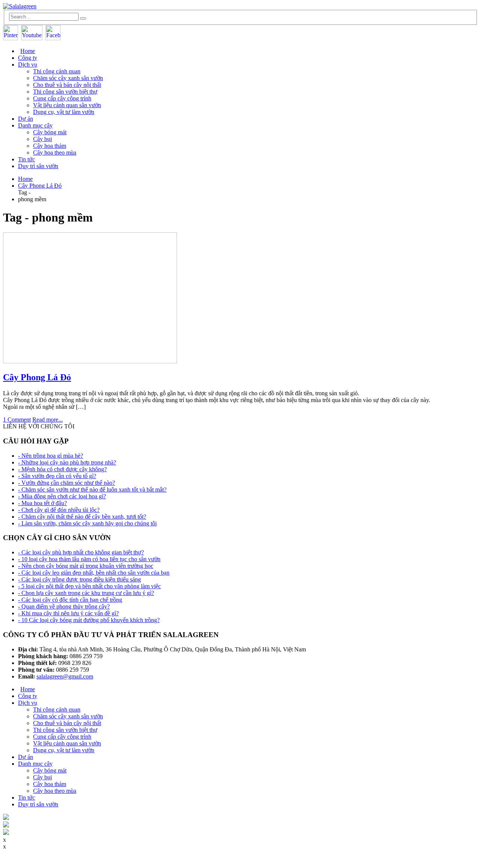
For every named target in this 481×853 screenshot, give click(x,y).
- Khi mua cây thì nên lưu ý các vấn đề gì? (68, 613)
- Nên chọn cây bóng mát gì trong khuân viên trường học (85, 566)
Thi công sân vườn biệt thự (65, 91)
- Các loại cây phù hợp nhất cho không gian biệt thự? (81, 552)
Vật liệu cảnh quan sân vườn (67, 105)
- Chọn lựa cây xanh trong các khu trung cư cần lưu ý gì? (86, 593)
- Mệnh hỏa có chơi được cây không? (62, 469)
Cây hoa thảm (49, 146)
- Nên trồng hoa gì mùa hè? (50, 455)
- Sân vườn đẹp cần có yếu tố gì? (57, 476)
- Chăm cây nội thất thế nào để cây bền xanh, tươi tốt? (82, 516)
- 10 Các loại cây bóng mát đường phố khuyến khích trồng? (89, 620)
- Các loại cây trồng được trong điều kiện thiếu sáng (79, 579)
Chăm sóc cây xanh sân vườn (68, 78)
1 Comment (17, 419)
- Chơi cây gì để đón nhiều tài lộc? (59, 510)
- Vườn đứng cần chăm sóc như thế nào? (66, 483)
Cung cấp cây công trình (62, 98)
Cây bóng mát (50, 132)
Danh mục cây (35, 125)
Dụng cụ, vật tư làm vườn (63, 112)
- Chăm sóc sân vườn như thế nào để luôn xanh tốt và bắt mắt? (92, 489)
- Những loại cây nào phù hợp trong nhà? (67, 462)
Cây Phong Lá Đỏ (37, 377)
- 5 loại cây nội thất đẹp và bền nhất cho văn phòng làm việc (89, 586)
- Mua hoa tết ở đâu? (42, 503)
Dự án (25, 118)
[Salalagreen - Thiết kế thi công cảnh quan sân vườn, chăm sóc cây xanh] (19, 6)
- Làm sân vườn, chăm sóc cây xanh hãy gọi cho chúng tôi (87, 523)
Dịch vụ (27, 64)
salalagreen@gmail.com (64, 676)
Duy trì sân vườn (38, 166)
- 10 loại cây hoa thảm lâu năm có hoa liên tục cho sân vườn (89, 559)
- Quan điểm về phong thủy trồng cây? (64, 606)
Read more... (47, 419)
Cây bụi (42, 139)
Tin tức (26, 159)
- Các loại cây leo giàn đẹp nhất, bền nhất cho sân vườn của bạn (93, 572)
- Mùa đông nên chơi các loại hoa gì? (62, 496)
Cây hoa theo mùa (54, 152)
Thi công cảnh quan (56, 71)
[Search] (83, 18)
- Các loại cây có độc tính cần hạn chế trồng (70, 599)
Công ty (27, 58)
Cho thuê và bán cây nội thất (67, 85)
